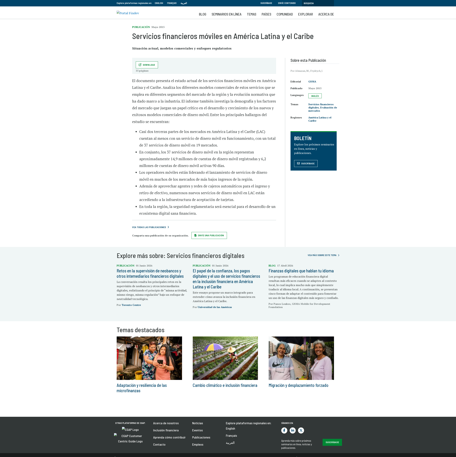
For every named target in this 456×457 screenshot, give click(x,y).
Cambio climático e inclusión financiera (225, 385)
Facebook (284, 430)
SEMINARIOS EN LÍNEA (227, 14)
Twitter (301, 430)
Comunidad (285, 14)
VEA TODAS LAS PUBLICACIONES (149, 227)
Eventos (197, 430)
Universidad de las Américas (215, 307)
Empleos (197, 444)
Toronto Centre (131, 305)
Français (172, 3)
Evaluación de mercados (322, 109)
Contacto (159, 444)
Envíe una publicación (211, 235)
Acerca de (326, 14)
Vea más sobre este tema (322, 255)
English (159, 3)
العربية (184, 3)
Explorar (305, 14)
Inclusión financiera (166, 430)
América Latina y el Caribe (319, 119)
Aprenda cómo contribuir (169, 437)
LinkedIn (293, 430)
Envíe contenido (287, 3)
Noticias (197, 423)
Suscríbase (266, 3)
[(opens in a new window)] (130, 429)
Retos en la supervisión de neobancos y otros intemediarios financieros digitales (150, 273)
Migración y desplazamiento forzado (298, 385)
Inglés (315, 95)
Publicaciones (201, 437)
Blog (202, 14)
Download (149, 64)
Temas (251, 14)
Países (266, 14)
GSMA (312, 81)
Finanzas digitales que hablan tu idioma (301, 270)
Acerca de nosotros (166, 423)
